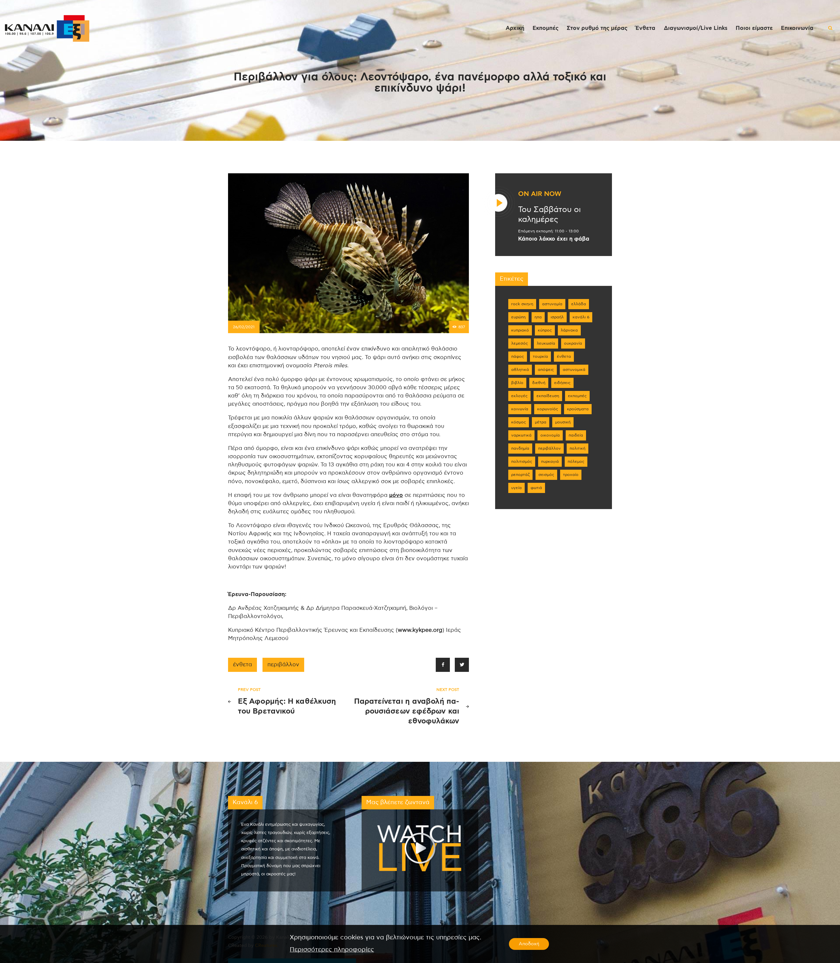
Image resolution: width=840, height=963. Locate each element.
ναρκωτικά (521, 435)
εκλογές (519, 396)
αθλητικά (520, 370)
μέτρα (540, 422)
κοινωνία (519, 409)
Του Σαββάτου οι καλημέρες (549, 215)
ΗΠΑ (538, 317)
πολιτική (577, 448)
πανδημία (520, 448)
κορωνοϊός (547, 409)
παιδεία (576, 435)
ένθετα (242, 664)
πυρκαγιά (550, 461)
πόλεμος (576, 461)
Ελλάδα (578, 304)
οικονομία (550, 435)
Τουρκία (540, 356)
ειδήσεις (562, 383)
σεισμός (546, 475)
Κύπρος (545, 330)
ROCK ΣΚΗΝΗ (522, 304)
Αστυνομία (552, 304)
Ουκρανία (573, 343)
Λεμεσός (519, 343)
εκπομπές (577, 396)
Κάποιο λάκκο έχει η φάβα (553, 239)
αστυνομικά (574, 370)
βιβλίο (517, 383)
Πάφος (517, 356)
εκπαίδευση (547, 396)
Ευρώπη (518, 317)
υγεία (516, 488)
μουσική (563, 422)
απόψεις (546, 370)
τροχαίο (570, 475)
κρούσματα (578, 409)
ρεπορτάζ (520, 475)
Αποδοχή (529, 944)
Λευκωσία (546, 343)
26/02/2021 (244, 327)
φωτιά (536, 488)
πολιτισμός (521, 461)
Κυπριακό (520, 330)
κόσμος (518, 422)
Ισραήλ (557, 317)
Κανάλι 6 (581, 317)
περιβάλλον (283, 664)
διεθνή (538, 383)
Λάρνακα (569, 330)
